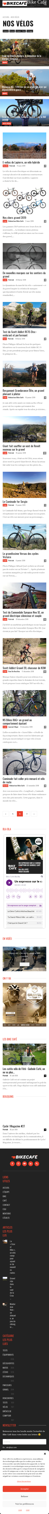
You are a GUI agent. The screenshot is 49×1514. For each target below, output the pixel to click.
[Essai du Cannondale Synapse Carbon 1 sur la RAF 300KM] (24, 112)
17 (27, 814)
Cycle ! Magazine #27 (14, 1126)
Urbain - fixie (20, 31)
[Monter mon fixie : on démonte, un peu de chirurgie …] (5, 1304)
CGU (20, 1510)
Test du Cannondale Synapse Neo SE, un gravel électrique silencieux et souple (23, 614)
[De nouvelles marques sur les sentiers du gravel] (24, 256)
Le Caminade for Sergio (15, 501)
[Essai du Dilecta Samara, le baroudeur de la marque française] (24, 52)
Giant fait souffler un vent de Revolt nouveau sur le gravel (21, 447)
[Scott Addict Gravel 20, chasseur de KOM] (24, 651)
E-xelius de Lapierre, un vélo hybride (21, 162)
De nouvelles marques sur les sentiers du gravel (24, 274)
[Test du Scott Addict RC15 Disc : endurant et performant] (24, 315)
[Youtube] (24, 1163)
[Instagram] (18, 1163)
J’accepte (24, 964)
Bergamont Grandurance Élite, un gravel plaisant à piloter (23, 392)
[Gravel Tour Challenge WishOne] (24, 1005)
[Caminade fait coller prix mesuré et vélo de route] (24, 762)
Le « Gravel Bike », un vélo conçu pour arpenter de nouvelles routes (13, 1257)
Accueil (6, 17)
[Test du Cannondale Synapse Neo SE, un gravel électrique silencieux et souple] (24, 596)
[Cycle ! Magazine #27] (24, 1112)
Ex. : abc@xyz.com (10, 1447)
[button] (45, 1453)
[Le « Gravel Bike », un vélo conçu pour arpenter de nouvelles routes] (5, 1241)
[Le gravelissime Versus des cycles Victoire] (24, 537)
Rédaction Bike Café (15, 221)
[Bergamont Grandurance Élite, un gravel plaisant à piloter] (24, 374)
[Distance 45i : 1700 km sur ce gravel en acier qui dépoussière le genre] (24, 82)
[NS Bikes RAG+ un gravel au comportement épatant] (24, 703)
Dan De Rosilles (14, 671)
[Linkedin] (30, 1163)
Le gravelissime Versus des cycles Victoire (21, 555)
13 (45, 619)
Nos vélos (5, 166)
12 (45, 671)
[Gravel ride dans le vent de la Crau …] (5, 1279)
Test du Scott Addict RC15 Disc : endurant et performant (20, 333)
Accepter (24, 1489)
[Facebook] (12, 1163)
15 (12, 814)
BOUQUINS (8, 1097)
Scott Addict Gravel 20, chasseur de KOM (24, 668)
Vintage (30, 31)
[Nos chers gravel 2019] (24, 201)
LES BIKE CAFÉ (10, 1039)
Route (12, 31)
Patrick (12, 166)
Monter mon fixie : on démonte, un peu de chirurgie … (13, 1315)
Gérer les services (24, 1481)
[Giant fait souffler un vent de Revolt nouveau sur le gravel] (24, 429)
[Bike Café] (24, 1157)
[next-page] (34, 813)
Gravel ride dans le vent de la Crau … (12, 1288)
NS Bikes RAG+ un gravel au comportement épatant (17, 721)
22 (45, 453)
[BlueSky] (36, 1163)
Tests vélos (7, 123)
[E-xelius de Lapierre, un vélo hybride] (24, 145)
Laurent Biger (13, 727)
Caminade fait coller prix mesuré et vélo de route (24, 780)
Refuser (24, 1496)
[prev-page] (6, 813)
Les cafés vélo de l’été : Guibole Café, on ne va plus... (24, 1070)
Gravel (5, 31)
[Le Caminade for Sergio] (24, 485)
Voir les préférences (24, 1504)
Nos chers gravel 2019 (14, 217)
